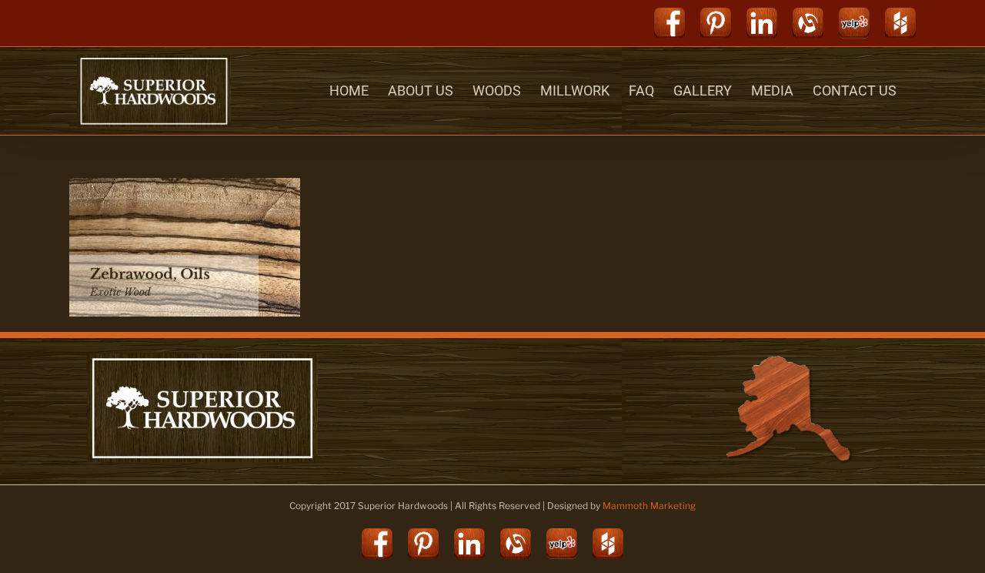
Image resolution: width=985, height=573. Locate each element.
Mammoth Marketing (649, 505)
